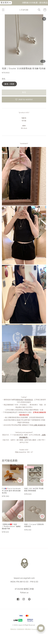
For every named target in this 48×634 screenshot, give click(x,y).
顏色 (3, 79)
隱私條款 (28, 629)
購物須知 (13, 629)
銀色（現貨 (9, 84)
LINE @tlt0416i (39, 425)
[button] (3, 10)
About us (35, 629)
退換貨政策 (20, 629)
